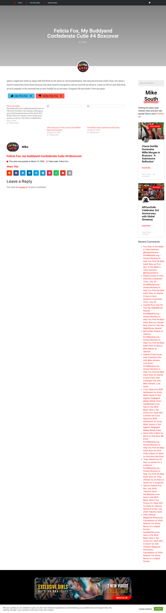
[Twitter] (149, 2)
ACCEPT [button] (158, 609)
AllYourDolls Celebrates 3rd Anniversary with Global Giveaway (150, 213)
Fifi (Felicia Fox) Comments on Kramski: (103, 128)
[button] (9, 173)
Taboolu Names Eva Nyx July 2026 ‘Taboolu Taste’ (152, 509)
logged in (23, 187)
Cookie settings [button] (145, 609)
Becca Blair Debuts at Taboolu (152, 348)
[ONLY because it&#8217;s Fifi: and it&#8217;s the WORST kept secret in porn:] (66, 115)
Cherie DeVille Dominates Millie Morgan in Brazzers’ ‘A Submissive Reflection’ (151, 154)
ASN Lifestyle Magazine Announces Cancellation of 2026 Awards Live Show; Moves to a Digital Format (153, 552)
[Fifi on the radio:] (27, 114)
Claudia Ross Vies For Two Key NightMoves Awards (153, 325)
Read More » (146, 168)
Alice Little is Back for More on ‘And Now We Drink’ (153, 453)
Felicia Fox (63, 161)
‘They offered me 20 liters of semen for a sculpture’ (153, 480)
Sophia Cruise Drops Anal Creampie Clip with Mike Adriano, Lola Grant (153, 381)
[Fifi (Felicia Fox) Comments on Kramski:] (106, 115)
